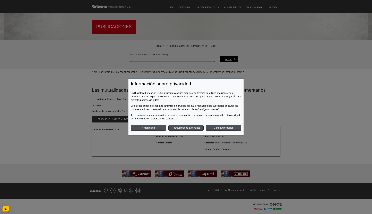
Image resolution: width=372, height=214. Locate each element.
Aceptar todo (148, 128)
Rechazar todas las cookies (186, 128)
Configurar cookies (223, 128)
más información (168, 106)
